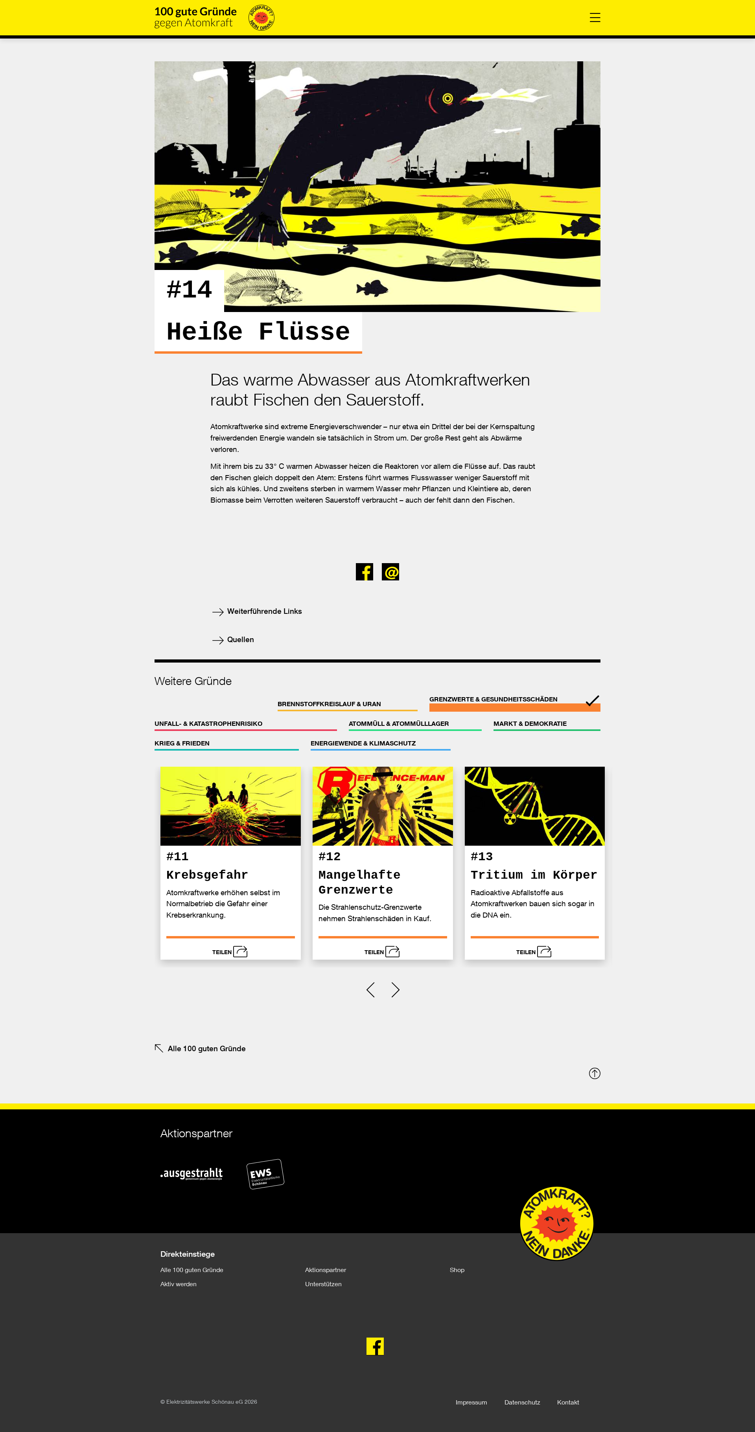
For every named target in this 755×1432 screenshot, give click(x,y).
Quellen (239, 639)
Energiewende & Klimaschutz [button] (363, 743)
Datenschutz (522, 1402)
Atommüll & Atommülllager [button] (399, 723)
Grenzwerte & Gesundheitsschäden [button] (493, 699)
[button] (367, 569)
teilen (222, 952)
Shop (457, 1269)
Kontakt (568, 1402)
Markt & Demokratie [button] (530, 723)
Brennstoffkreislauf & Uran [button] (329, 704)
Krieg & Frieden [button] (182, 743)
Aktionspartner (325, 1269)
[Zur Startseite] (214, 18)
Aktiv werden (178, 1283)
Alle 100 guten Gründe (207, 1048)
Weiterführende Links (263, 611)
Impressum (471, 1402)
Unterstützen (323, 1283)
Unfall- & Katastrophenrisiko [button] (208, 723)
